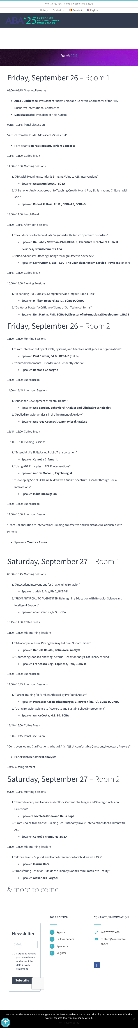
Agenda (61, 932)
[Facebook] (97, 965)
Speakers (62, 946)
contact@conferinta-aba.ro (78, 4)
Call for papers (65, 939)
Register (61, 953)
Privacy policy (71, 1022)
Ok (60, 1022)
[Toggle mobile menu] (131, 21)
